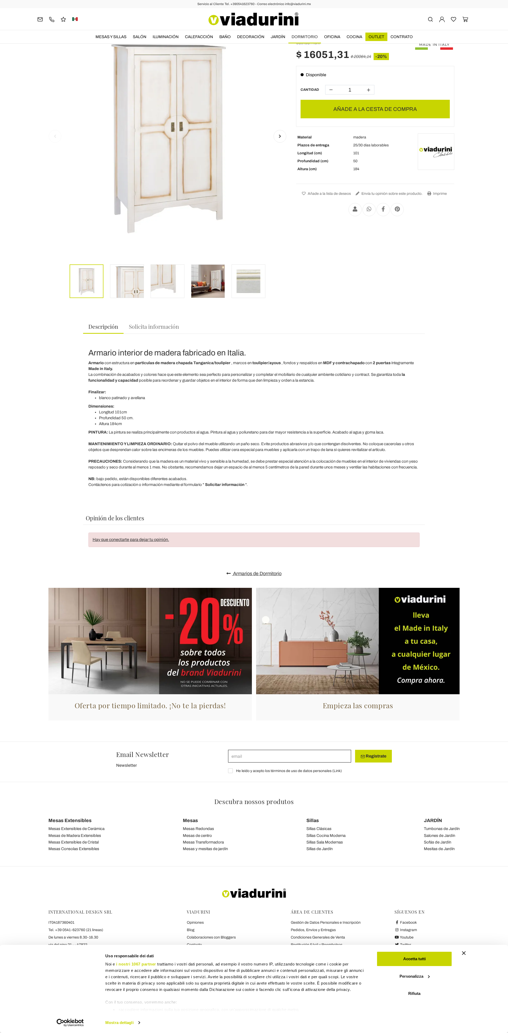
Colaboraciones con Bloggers (211, 937)
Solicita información (154, 326)
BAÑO (225, 37)
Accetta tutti (414, 959)
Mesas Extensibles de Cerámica (76, 829)
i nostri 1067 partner (136, 964)
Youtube (406, 937)
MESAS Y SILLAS (111, 37)
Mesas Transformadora (203, 842)
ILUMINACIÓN (166, 37)
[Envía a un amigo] (355, 209)
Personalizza (411, 976)
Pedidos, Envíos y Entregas (313, 930)
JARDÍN (278, 37)
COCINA (354, 37)
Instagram (408, 930)
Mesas (190, 820)
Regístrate (375, 756)
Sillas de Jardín (319, 849)
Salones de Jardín (439, 835)
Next (280, 136)
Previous (55, 136)
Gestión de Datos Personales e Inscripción (326, 922)
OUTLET (376, 37)
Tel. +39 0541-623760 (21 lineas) (75, 930)
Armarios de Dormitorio (257, 573)
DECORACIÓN (250, 37)
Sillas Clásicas (319, 829)
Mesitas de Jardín (439, 849)
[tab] (103, 327)
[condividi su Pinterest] (397, 209)
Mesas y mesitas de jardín (205, 849)
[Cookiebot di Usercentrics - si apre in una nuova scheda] (70, 1023)
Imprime (439, 194)
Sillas (312, 820)
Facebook (408, 922)
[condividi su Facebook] (383, 209)
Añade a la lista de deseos (329, 194)
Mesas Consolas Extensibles (73, 849)
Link (337, 771)
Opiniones (195, 922)
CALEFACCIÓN (199, 37)
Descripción (103, 326)
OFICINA (332, 37)
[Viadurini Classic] (436, 152)
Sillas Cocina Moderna (326, 835)
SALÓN (139, 37)
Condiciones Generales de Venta (318, 937)
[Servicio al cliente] (52, 19)
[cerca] (430, 19)
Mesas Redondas (198, 829)
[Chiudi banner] (464, 953)
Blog (190, 930)
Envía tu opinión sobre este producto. (392, 194)
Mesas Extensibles (70, 820)
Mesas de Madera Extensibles (74, 835)
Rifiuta (414, 993)
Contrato (402, 37)
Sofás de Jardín (437, 842)
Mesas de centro (197, 835)
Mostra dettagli (119, 1022)
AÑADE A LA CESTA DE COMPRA (375, 109)
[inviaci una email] (40, 19)
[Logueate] (442, 19)
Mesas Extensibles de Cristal (73, 842)
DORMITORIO (305, 37)
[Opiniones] (63, 19)
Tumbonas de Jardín (442, 829)
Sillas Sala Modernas (324, 842)
